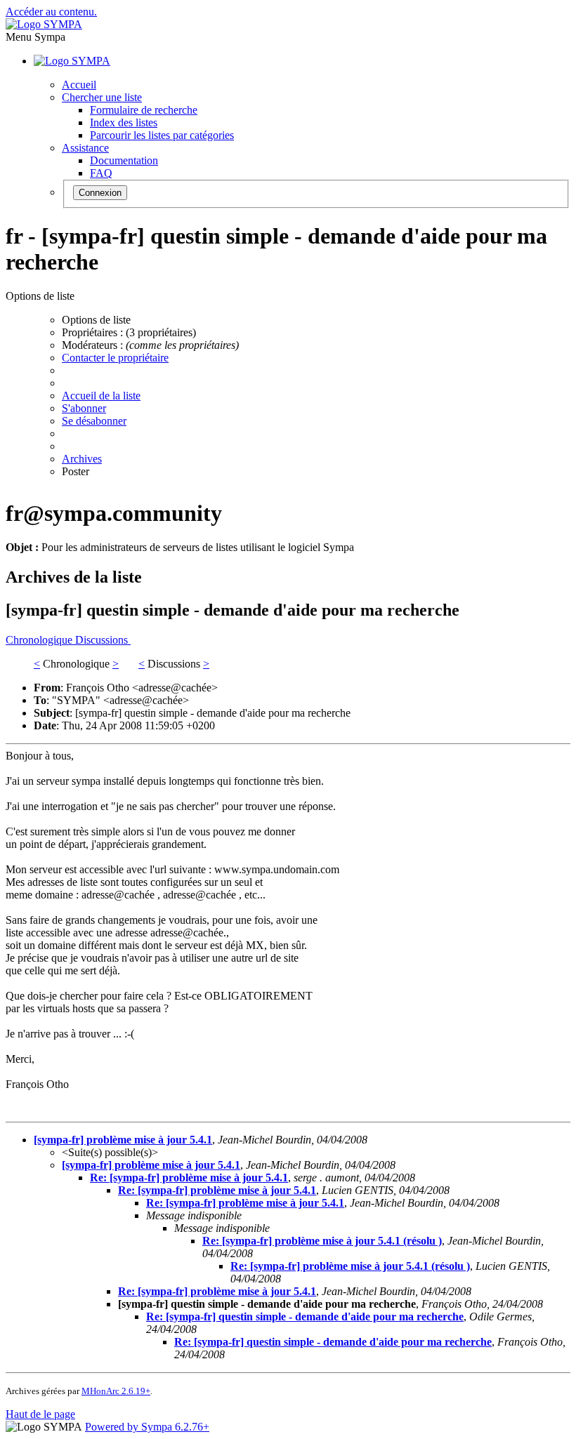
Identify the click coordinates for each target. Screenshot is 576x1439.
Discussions (103, 640)
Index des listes (123, 122)
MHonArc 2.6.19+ (115, 1391)
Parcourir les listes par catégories (162, 135)
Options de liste (96, 320)
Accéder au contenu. (51, 12)
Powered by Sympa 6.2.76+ (147, 1427)
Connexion (100, 192)
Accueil (79, 85)
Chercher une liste (102, 97)
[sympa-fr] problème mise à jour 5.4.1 (123, 1140)
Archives (82, 459)
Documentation (124, 160)
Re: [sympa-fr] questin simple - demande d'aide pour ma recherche (305, 1316)
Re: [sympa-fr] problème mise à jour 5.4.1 (189, 1177)
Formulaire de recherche (143, 110)
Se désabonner (94, 421)
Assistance (85, 148)
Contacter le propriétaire (115, 358)
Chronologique (40, 640)
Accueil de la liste (101, 396)
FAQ (101, 173)
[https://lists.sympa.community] (44, 24)
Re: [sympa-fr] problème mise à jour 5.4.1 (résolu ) (322, 1241)
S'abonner (84, 408)
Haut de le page (40, 1414)
